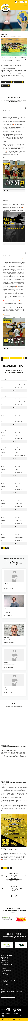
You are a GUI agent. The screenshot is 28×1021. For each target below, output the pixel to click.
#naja (11, 160)
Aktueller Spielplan (14, 878)
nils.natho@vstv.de (9, 615)
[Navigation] (25, 6)
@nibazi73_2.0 (7, 157)
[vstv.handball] (25, 108)
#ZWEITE (22, 272)
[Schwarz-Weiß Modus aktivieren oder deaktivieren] (16, 2)
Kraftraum (4, 973)
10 (21, 357)
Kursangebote (5, 974)
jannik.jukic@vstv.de (9, 667)
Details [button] (13, 390)
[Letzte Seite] (2, 360)
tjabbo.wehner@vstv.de (10, 692)
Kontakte (4, 85)
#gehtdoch (12, 317)
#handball (7, 160)
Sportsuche (4, 971)
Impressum (3, 964)
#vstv (4, 160)
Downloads (17, 82)
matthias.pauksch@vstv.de (10, 588)
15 (5, 244)
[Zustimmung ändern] (3, 1016)
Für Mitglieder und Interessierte (9, 980)
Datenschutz (9, 964)
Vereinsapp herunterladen (8, 998)
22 (5, 190)
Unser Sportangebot (6, 970)
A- (18, 1)
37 (5, 348)
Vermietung (4, 983)
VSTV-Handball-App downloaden (14, 880)
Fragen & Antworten (6, 985)
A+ (23, 1)
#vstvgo (18, 160)
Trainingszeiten (6, 82)
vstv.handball (5, 109)
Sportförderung (5, 984)
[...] (1, 758)
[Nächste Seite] (26, 358)
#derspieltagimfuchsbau (14, 210)
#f (12, 160)
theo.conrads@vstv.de (9, 642)
